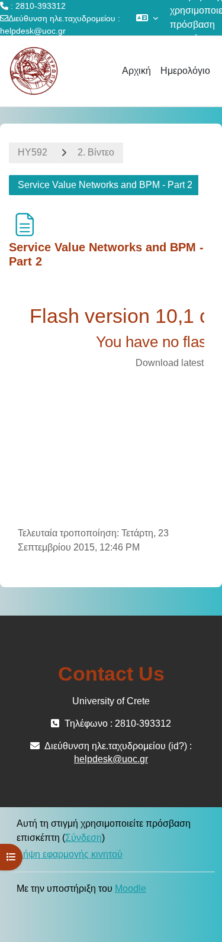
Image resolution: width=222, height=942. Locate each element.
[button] (147, 17)
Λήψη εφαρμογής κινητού (70, 854)
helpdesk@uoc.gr (33, 30)
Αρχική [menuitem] (136, 71)
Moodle (130, 888)
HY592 (32, 152)
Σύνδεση (83, 838)
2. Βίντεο (96, 152)
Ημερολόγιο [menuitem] (185, 71)
